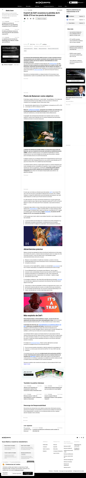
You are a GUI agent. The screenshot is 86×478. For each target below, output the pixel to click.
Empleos (45, 451)
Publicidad (45, 444)
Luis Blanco (44, 44)
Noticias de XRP (67, 446)
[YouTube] (25, 19)
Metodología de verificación (77, 445)
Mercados (55, 449)
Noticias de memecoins (66, 464)
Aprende (55, 446)
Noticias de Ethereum (68, 454)
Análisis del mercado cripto (68, 451)
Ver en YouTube (69, 101)
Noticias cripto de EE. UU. (68, 456)
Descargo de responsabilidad (65, 471)
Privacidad (56, 471)
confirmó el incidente (34, 109)
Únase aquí (16, 64)
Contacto (45, 446)
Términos (51, 471)
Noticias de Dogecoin (68, 459)
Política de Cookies (19, 470)
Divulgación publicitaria (76, 449)
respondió (59, 279)
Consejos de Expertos (58, 451)
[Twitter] (28, 19)
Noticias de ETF (67, 467)
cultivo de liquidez (38, 69)
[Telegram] (30, 19)
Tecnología (30, 10)
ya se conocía (56, 266)
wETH (51, 192)
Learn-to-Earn (56, 453)
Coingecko (47, 211)
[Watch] (75, 90)
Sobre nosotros (46, 449)
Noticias (25, 10)
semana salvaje (53, 63)
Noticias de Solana (68, 461)
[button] (10, 447)
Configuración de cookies (78, 471)
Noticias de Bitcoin (68, 448)
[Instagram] (33, 19)
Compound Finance (35, 343)
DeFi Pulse (33, 356)
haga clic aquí (27, 364)
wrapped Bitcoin (33, 208)
